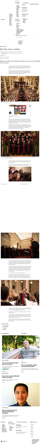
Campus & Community (3, 46)
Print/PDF (4, 329)
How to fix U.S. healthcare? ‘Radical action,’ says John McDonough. (28, 353)
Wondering (24, 7)
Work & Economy (23, 362)
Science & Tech (23, 337)
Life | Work (18, 430)
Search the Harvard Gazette (21, 35)
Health (22, 348)
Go (37, 37)
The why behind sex (26, 340)
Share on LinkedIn (5, 326)
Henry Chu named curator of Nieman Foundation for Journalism (9, 411)
